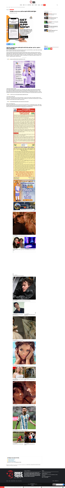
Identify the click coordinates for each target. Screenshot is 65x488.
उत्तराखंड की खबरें (33, 464)
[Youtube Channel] (51, 49)
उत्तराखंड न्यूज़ (11, 465)
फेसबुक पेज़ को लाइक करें (11, 460)
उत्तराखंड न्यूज (8, 465)
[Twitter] (12, 44)
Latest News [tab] (46, 11)
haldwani (9, 464)
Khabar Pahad (33, 483)
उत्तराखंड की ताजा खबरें (37, 464)
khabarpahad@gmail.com (47, 476)
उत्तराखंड (11, 9)
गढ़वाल (13, 9)
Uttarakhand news (24, 464)
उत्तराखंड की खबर (28, 464)
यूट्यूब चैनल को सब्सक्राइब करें (11, 461)
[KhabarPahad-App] (20, 28)
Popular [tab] (50, 11)
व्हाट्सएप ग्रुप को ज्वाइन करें (11, 459)
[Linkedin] (9, 44)
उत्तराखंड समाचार (15, 465)
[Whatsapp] (14, 44)
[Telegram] (11, 44)
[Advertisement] (24, 451)
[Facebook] (7, 44)
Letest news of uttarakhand (18, 464)
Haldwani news (12, 464)
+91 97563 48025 (46, 477)
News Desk (50, 19)
